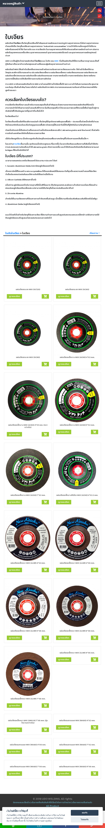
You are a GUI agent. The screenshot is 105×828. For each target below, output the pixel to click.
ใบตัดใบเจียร (12, 233)
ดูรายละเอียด (14, 296)
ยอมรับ (84, 813)
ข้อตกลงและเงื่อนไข (21, 802)
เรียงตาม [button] (94, 233)
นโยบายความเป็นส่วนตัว (82, 802)
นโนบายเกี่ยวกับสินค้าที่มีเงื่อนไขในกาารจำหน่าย (51, 802)
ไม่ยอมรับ (84, 819)
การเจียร (17, 143)
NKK (57, 60)
